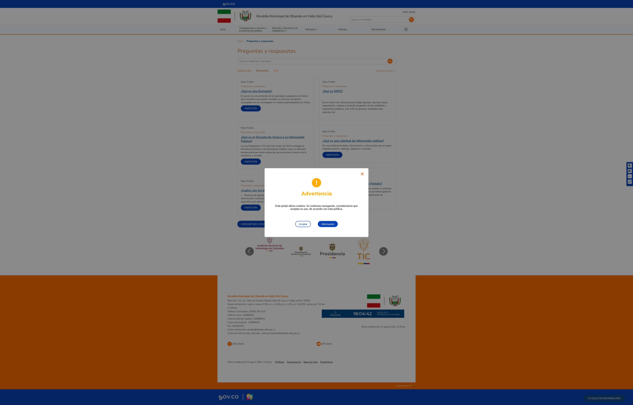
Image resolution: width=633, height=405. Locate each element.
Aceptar (303, 224)
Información (327, 224)
